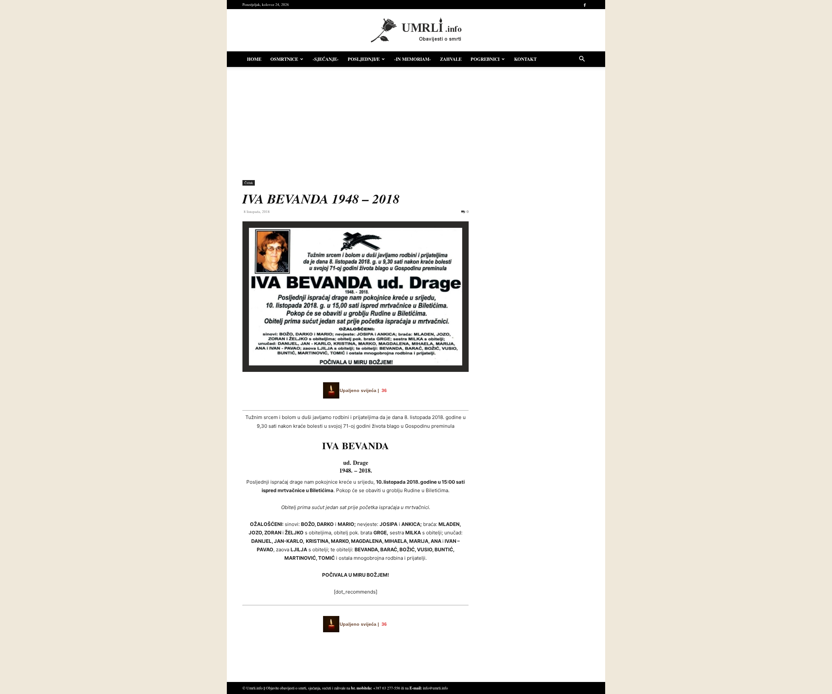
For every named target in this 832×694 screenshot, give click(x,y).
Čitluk (248, 182)
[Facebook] (585, 4)
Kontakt (525, 59)
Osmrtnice (284, 59)
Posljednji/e (364, 59)
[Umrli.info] (416, 30)
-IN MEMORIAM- (412, 59)
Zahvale (451, 59)
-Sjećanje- (326, 59)
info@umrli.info (435, 687)
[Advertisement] (416, 120)
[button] (582, 60)
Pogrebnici (485, 59)
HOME (254, 59)
